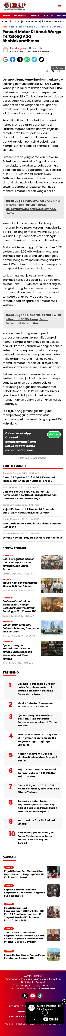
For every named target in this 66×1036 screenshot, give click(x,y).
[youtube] (33, 998)
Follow (54, 434)
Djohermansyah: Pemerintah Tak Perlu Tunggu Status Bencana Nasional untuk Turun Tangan (17, 652)
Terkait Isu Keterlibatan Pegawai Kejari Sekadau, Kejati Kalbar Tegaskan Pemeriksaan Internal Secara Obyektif (37, 806)
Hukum (48, 15)
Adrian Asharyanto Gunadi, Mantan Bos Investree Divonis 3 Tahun (37, 757)
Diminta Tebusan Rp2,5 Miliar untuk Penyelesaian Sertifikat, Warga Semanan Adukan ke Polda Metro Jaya (37, 689)
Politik (35, 15)
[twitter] (25, 998)
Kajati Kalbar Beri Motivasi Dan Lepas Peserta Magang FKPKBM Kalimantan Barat (24, 874)
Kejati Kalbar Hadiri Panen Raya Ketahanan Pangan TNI (24, 957)
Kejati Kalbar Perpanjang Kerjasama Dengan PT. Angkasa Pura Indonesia (24, 892)
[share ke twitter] (20, 61)
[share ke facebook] (13, 61)
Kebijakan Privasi (20, 1016)
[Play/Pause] (29, 1019)
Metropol (40, 27)
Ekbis (21, 27)
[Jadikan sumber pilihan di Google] (6, 61)
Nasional (20, 15)
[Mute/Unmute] (35, 1019)
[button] (47, 71)
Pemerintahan (54, 27)
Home (6, 15)
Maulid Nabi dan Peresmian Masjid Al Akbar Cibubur (20, 584)
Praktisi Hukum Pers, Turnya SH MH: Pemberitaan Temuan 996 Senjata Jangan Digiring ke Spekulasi (37, 740)
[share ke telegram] (35, 61)
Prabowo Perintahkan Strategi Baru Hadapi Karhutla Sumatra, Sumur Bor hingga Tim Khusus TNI (19, 606)
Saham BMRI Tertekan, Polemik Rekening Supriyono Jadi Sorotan (21, 628)
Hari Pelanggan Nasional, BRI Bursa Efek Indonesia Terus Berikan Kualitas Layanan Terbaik (36, 838)
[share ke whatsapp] (28, 61)
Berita (14, 27)
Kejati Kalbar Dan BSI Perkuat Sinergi (36, 822)
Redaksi (14, 1006)
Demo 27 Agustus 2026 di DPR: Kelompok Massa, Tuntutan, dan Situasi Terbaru (18, 564)
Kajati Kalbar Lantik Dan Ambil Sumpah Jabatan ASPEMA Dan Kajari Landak (37, 773)
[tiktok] (40, 998)
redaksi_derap (19, 48)
